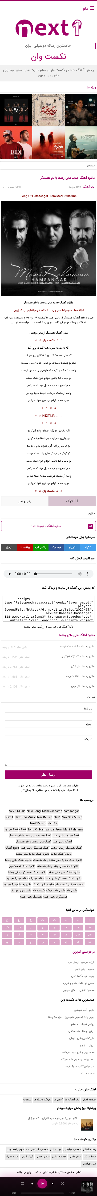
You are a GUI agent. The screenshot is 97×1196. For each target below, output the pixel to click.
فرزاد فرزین (27, 1156)
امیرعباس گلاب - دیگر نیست (78, 1066)
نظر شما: (87, 739)
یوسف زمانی (59, 1156)
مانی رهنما (46, 302)
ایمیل (9, 547)
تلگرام (88, 547)
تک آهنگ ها (66, 626)
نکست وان (48, 340)
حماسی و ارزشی (47, 626)
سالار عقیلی (75, 1156)
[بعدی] (53, 1183)
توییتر (72, 547)
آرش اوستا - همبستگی (81, 1031)
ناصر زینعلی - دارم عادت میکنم (77, 1059)
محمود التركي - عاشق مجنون (78, 990)
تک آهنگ (88, 187)
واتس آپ (40, 547)
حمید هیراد (12, 1156)
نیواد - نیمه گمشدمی (82, 976)
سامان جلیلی (43, 1156)
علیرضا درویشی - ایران (81, 1038)
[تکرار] (22, 1183)
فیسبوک (56, 547)
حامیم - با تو (87, 1073)
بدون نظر (24, 501)
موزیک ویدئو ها (43, 1099)
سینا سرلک (90, 1156)
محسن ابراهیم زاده (37, 1149)
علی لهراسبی (89, 1163)
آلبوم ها (58, 1099)
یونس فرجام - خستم (82, 1024)
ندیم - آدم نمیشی (84, 1010)
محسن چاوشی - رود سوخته (78, 1052)
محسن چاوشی (72, 1149)
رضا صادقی (89, 1149)
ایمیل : (88, 724)
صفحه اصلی (89, 1099)
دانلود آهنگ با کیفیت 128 (61, 526)
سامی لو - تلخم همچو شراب (78, 983)
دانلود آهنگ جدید (63, 302)
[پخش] (42, 1183)
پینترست (25, 547)
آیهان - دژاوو (87, 1045)
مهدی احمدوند (15, 1149)
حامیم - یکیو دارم (84, 969)
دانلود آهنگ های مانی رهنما (77, 635)
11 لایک (72, 501)
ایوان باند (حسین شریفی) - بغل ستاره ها (71, 1017)
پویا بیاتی (55, 1149)
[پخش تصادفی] (62, 1183)
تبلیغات (27, 1099)
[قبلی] (32, 1183)
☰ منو (88, 8)
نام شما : (87, 708)
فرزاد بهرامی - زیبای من (81, 962)
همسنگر (58, 400)
